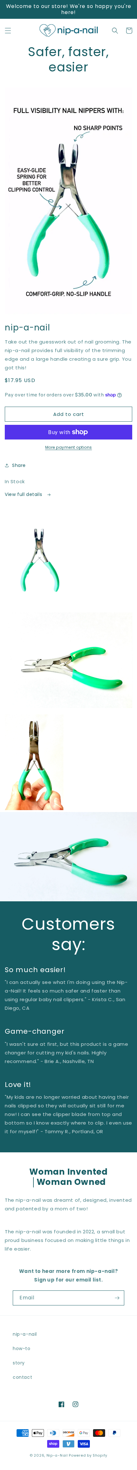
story (19, 1363)
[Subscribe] (117, 1297)
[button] (8, 31)
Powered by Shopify (88, 1455)
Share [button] (19, 465)
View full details (24, 494)
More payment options (68, 447)
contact (22, 1377)
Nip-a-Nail (57, 1455)
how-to (22, 1348)
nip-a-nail (25, 1334)
